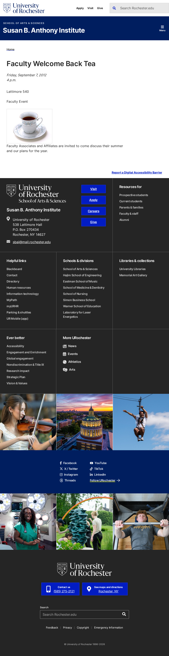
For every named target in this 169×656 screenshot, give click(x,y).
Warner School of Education (82, 306)
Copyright (83, 627)
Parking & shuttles (19, 312)
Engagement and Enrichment (26, 352)
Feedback (52, 627)
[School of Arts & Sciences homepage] (36, 193)
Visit (90, 8)
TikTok (98, 469)
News (72, 346)
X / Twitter (71, 469)
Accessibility (15, 346)
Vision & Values (17, 383)
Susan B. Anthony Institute (44, 30)
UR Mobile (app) (17, 318)
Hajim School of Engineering (82, 275)
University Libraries (132, 269)
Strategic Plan (16, 377)
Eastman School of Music (80, 281)
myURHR (12, 306)
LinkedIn (100, 474)
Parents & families (131, 207)
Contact (12, 275)
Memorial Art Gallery (133, 275)
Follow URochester (102, 480)
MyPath (12, 300)
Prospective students (133, 195)
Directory (13, 281)
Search (44, 607)
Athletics (74, 362)
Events (73, 354)
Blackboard (14, 269)
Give (100, 8)
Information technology (23, 294)
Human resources (19, 287)
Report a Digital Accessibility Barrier (137, 172)
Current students (131, 201)
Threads (70, 480)
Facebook (70, 463)
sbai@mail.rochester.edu (32, 242)
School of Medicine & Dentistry (83, 287)
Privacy (67, 627)
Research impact (18, 371)
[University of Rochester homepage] (24, 8)
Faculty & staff (128, 213)
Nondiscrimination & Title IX (25, 365)
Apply (80, 8)
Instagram (71, 474)
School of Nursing (75, 294)
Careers (93, 211)
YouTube (101, 463)
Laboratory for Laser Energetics (77, 314)
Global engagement (20, 358)
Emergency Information (108, 627)
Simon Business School (79, 300)
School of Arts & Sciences (23, 23)
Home (10, 49)
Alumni (124, 220)
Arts (72, 369)
